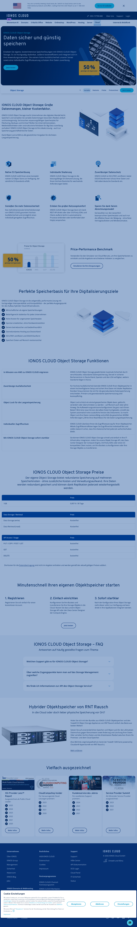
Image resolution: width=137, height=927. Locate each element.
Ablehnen (100, 904)
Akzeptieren (19, 909)
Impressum (7, 914)
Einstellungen (8, 901)
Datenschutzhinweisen (10, 904)
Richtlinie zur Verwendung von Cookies (40, 903)
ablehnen (59, 904)
